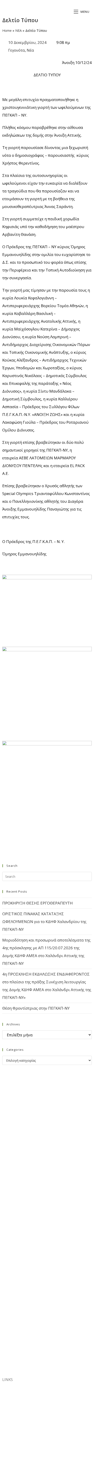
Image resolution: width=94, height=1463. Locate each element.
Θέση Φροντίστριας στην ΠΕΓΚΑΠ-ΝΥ (36, 1008)
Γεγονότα (16, 50)
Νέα (30, 50)
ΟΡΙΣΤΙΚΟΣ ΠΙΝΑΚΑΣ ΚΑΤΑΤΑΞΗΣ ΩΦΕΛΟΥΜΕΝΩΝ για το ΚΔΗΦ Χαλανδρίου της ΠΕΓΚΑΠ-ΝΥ (44, 921)
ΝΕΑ (18, 30)
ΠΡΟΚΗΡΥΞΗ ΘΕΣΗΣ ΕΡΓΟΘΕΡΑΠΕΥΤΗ (37, 903)
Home (7, 30)
